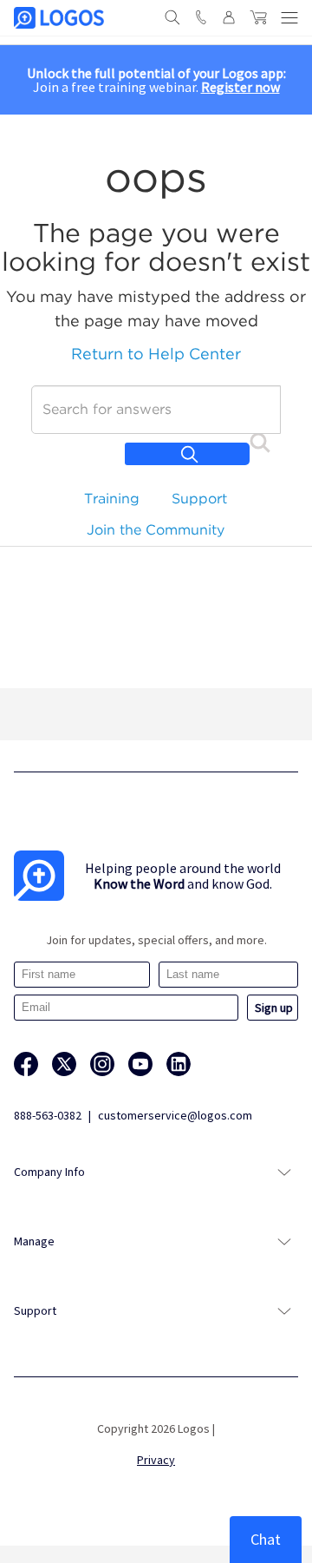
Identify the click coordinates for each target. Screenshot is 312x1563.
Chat (265, 1539)
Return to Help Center (156, 354)
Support (199, 498)
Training (112, 498)
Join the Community (155, 530)
